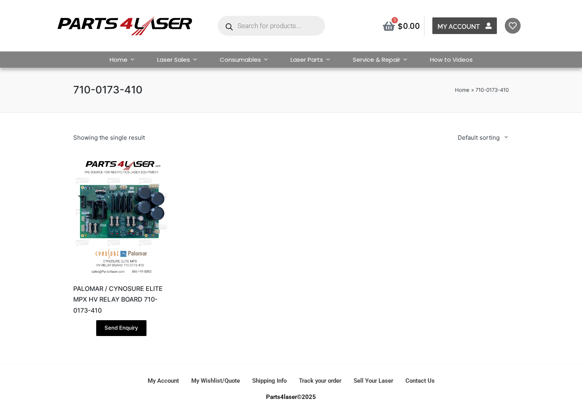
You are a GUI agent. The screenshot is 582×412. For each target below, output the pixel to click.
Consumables (240, 59)
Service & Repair (376, 59)
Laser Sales (173, 59)
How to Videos (451, 59)
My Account (458, 26)
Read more (121, 276)
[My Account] (488, 26)
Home (118, 59)
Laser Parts (307, 59)
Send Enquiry (121, 328)
